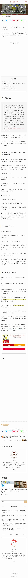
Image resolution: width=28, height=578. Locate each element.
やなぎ (14, 460)
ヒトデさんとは (8, 81)
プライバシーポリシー (14, 573)
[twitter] (14, 561)
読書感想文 (5, 11)
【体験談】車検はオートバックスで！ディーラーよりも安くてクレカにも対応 (14, 529)
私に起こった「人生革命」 (10, 89)
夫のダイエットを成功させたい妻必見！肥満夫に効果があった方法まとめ (14, 520)
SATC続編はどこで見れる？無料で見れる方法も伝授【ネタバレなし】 (14, 524)
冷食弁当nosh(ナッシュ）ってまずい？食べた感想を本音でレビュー (14, 511)
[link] (14, 470)
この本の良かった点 (9, 87)
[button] (26, 2)
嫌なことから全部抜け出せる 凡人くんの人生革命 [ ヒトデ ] (17, 335)
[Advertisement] (14, 58)
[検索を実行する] (25, 501)
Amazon (19, 345)
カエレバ (19, 337)
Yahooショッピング (14, 349)
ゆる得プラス (14, 2)
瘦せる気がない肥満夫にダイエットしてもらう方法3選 (14, 515)
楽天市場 (8, 345)
